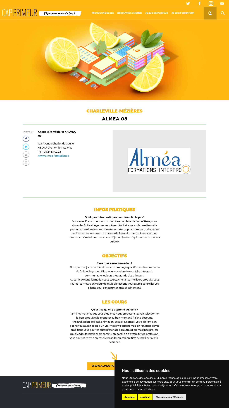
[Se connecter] (210, 13)
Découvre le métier (129, 13)
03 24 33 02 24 (52, 151)
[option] (159, 161)
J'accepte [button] (129, 397)
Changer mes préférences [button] (169, 397)
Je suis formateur (183, 13)
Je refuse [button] (145, 397)
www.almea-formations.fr (53, 155)
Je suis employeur (156, 13)
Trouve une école (103, 13)
